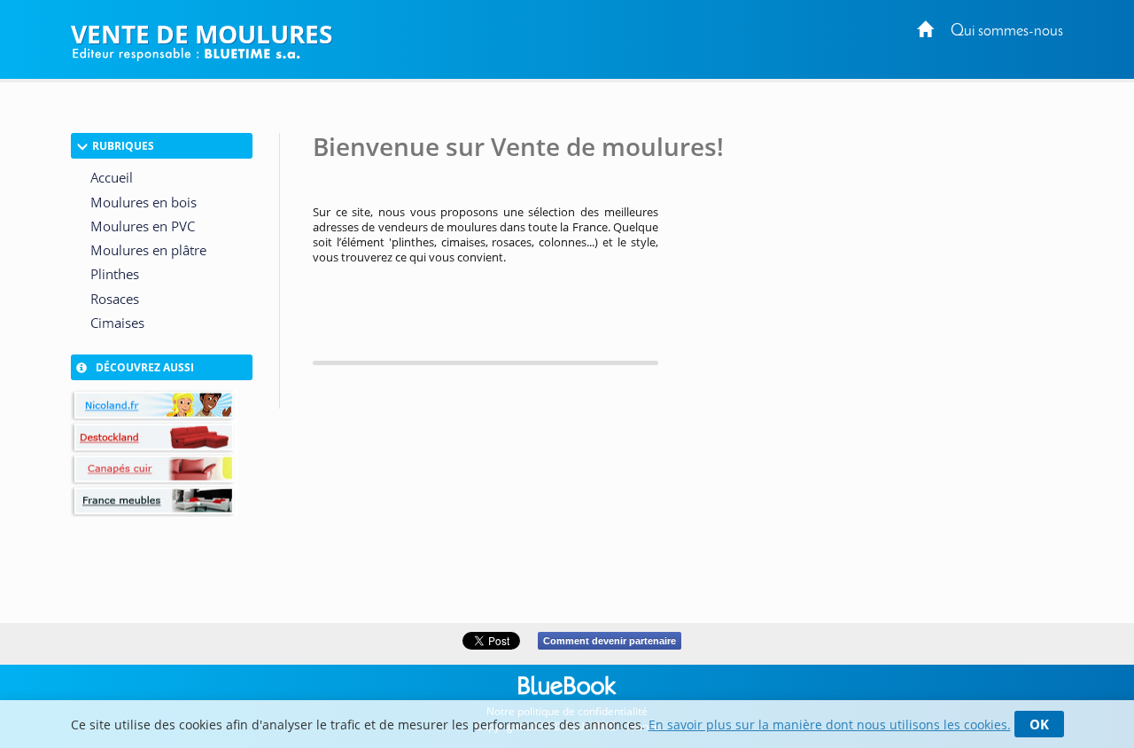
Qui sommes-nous (1007, 31)
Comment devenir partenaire (609, 640)
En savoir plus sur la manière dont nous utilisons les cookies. (830, 724)
